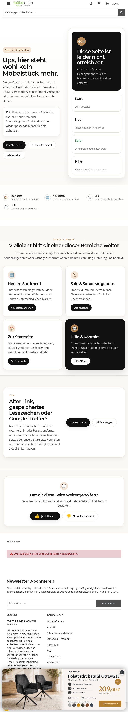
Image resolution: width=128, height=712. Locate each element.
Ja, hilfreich (45, 516)
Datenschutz (54, 656)
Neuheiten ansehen (22, 307)
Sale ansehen (14, 155)
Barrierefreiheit (55, 621)
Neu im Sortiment (42, 145)
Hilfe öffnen (80, 361)
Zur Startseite (14, 145)
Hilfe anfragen (104, 422)
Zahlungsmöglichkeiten (60, 632)
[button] (91, 3)
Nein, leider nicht (80, 516)
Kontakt (51, 627)
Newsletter (53, 644)
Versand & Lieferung (58, 638)
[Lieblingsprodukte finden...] (121, 12)
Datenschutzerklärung (60, 588)
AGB (49, 650)
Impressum (53, 662)
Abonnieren (109, 603)
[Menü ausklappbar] (8, 2)
